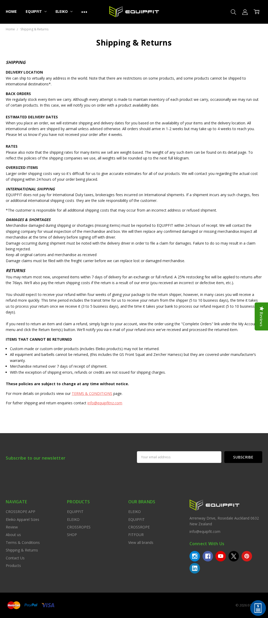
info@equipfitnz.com (104, 402)
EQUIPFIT (34, 11)
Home (11, 11)
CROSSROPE (139, 527)
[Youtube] (220, 556)
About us (13, 534)
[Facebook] (208, 556)
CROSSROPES (79, 527)
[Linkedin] (194, 568)
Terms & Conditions (23, 542)
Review (12, 527)
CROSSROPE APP (20, 511)
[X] (233, 556)
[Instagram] (194, 556)
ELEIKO (62, 11)
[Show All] (84, 12)
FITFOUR (136, 534)
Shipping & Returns (22, 550)
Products (13, 565)
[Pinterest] (247, 556)
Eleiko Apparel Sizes (22, 519)
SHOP (72, 534)
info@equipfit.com (204, 531)
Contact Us (15, 557)
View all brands (140, 542)
